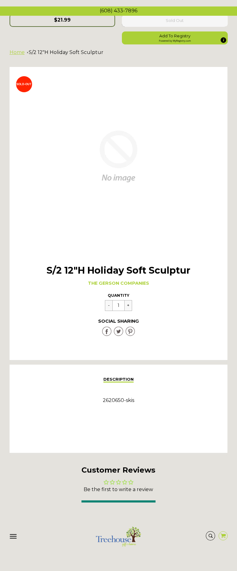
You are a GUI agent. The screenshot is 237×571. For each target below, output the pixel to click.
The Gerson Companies (118, 283)
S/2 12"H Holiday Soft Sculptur (66, 52)
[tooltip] (223, 40)
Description (118, 379)
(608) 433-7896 (118, 11)
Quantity (118, 295)
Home (17, 52)
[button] (175, 37)
